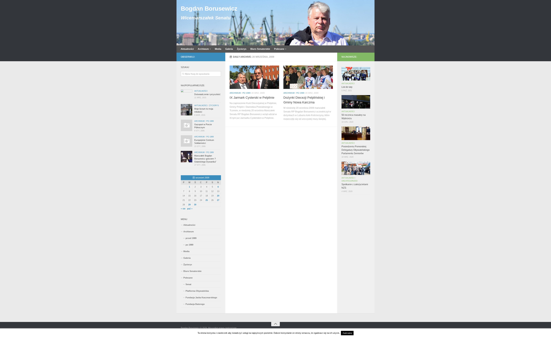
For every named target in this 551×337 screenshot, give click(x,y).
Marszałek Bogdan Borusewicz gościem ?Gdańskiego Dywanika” (205, 158)
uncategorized (349, 181)
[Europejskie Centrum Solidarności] (186, 141)
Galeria (229, 49)
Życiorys (241, 49)
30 (195, 204)
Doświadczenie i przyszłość (207, 94)
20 (218, 195)
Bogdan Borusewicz (209, 8)
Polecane (279, 49)
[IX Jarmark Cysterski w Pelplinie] (254, 77)
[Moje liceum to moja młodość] (186, 109)
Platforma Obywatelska (197, 291)
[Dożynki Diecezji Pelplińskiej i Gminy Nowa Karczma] (308, 77)
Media (218, 49)
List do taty (347, 87)
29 (189, 204)
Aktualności (187, 49)
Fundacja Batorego (195, 304)
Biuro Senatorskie (260, 49)
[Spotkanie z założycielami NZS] (356, 168)
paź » (189, 208)
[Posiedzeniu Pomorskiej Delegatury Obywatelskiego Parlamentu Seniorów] (356, 133)
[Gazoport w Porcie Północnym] (186, 125)
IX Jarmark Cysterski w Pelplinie (252, 97)
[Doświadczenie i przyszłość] (186, 95)
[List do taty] (356, 73)
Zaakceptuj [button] (347, 333)
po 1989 (246, 93)
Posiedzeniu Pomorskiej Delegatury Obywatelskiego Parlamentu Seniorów (356, 150)
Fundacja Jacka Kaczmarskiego (201, 297)
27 (218, 200)
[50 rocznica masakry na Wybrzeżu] (356, 102)
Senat (188, 284)
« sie (183, 208)
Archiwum (203, 49)
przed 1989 (191, 238)
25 (206, 200)
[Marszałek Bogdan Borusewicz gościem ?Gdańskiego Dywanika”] (186, 156)
